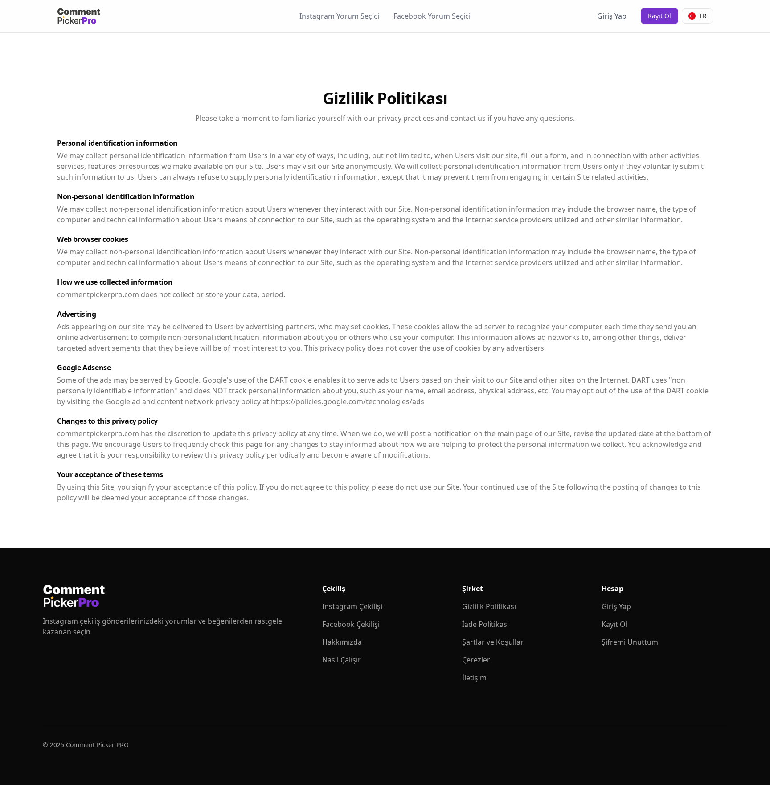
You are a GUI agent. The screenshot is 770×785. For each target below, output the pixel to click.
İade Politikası (485, 624)
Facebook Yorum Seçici (432, 16)
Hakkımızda (342, 642)
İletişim (474, 678)
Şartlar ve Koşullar (493, 642)
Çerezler (476, 660)
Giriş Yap (612, 16)
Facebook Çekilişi (351, 624)
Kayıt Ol (659, 16)
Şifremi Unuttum (630, 642)
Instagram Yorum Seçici (339, 16)
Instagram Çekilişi (352, 606)
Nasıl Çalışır (341, 660)
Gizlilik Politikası (489, 606)
